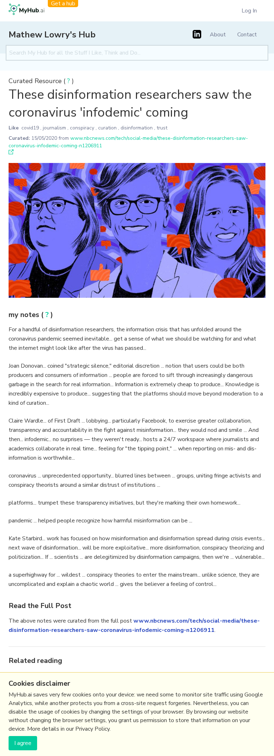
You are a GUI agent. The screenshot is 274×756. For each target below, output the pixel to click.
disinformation (137, 127)
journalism (54, 127)
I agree (22, 743)
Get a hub (63, 3)
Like (14, 127)
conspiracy (82, 127)
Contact (247, 35)
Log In (249, 11)
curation (107, 127)
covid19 (30, 127)
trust (162, 127)
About (218, 35)
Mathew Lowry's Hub (52, 34)
